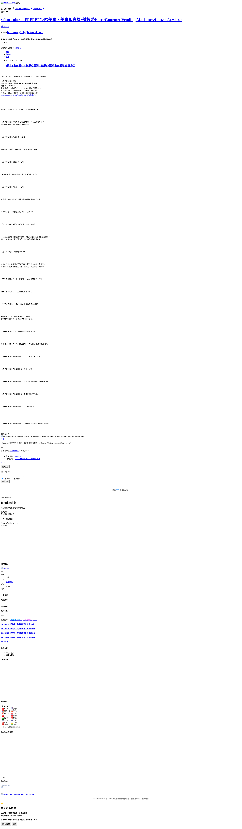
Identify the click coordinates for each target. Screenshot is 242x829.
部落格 (8, 54)
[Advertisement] (76, 680)
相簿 (7, 52)
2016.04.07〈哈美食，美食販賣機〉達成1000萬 (18, 629)
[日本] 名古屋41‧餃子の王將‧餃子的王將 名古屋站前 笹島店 (40, 65)
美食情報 (17, 48)
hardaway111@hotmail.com (25, 32)
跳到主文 (5, 26)
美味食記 (18, 456)
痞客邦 (12, 451)
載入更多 (5, 467)
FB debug (4, 641)
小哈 (2, 439)
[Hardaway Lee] (2, 788)
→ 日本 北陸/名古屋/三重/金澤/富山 (27, 459)
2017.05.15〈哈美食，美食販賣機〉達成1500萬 (18, 633)
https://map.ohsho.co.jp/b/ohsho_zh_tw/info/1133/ (18, 95)
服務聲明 (145, 799)
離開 (14, 824)
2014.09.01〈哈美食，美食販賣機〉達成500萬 (17, 624)
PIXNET (102, 799)
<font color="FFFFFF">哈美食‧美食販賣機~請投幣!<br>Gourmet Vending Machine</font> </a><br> (91, 19)
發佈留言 (5, 481)
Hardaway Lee (5, 785)
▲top (3, 462)
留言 (17, 451)
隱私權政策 (135, 799)
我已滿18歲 (6, 824)
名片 (7, 57)
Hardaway (4, 790)
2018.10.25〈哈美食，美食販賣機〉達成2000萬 (18, 637)
